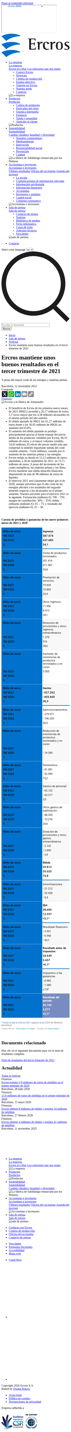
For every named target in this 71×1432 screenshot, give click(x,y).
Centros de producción (29, 78)
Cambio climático (19, 134)
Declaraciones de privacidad (25, 1401)
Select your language (13, 249)
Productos (14, 98)
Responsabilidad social (29, 148)
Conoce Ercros (24, 72)
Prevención (22, 151)
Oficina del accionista (43, 171)
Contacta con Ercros (20, 1227)
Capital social (23, 197)
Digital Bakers (21, 1388)
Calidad (20, 154)
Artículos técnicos (26, 230)
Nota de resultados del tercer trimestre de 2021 (28, 1060)
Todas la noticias (11, 1075)
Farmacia (21, 115)
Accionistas (22, 190)
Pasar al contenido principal (17, 3)
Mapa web (15, 1253)
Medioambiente (25, 141)
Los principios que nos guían (43, 68)
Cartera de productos (28, 105)
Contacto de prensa (27, 214)
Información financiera (29, 187)
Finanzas (6, 398)
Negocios (21, 75)
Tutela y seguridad (26, 118)
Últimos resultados (19, 171)
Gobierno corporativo (28, 200)
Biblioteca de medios (28, 220)
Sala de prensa (17, 207)
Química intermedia (27, 111)
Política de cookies (19, 1398)
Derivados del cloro (27, 108)
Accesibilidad (16, 1250)
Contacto (21, 91)
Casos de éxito (24, 227)
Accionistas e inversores (22, 164)
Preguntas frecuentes (20, 1247)
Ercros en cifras (18, 68)
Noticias (20, 217)
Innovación (22, 144)
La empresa (15, 62)
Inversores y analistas (28, 194)
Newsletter (22, 233)
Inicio (12, 335)
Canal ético (15, 1259)
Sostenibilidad (17, 128)
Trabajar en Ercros (26, 85)
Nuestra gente (24, 88)
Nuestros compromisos (29, 138)
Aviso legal (15, 1395)
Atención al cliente (27, 121)
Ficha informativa (26, 223)
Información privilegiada (30, 184)
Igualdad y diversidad (42, 134)
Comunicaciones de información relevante (40, 181)
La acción (21, 177)
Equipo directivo (25, 82)
